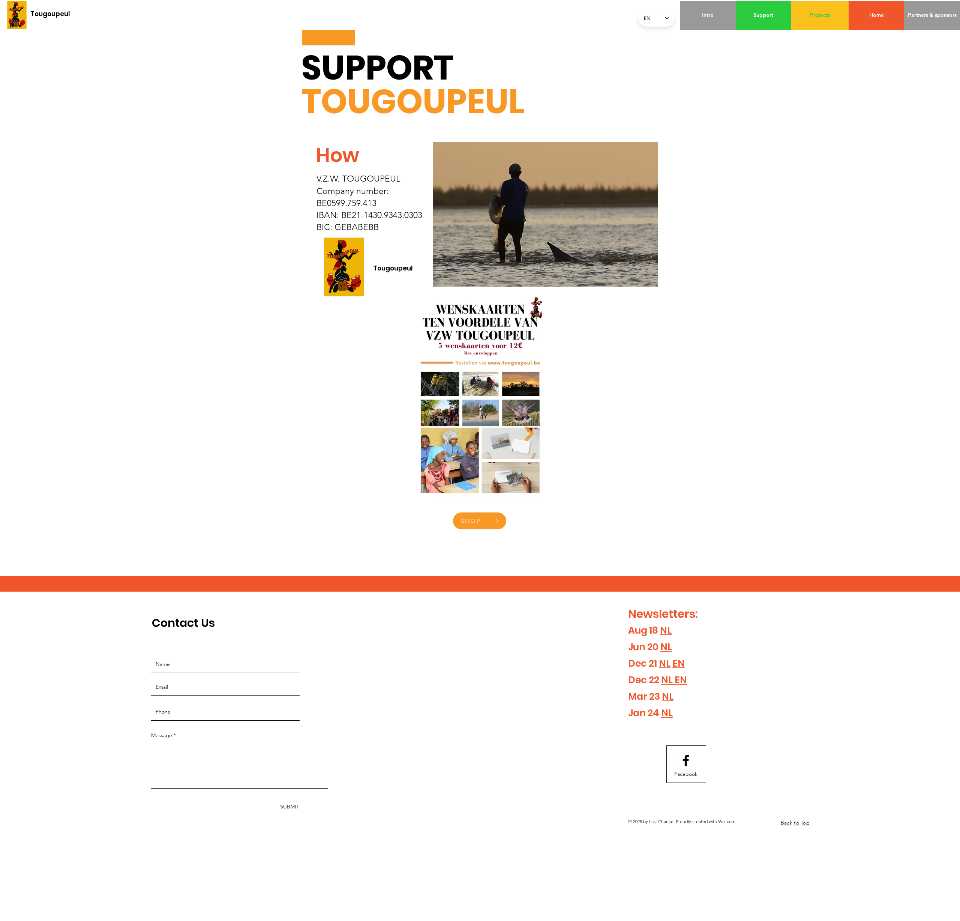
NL (666, 630)
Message (161, 735)
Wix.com (726, 821)
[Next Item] (529, 434)
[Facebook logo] (685, 760)
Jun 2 (640, 647)
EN (678, 663)
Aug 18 (644, 630)
